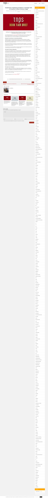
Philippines (36, 343)
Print (36, 353)
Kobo (36, 245)
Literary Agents (37, 261)
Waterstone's (37, 477)
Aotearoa (36, 33)
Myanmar (36, 306)
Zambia (36, 485)
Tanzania (36, 432)
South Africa (36, 411)
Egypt (36, 163)
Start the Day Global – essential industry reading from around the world (7, 102)
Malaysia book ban (37, 274)
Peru (36, 342)
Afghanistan (36, 14)
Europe (36, 171)
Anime (36, 30)
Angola (36, 28)
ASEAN (36, 44)
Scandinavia (36, 385)
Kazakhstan (36, 239)
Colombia (36, 115)
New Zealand (37, 313)
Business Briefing (37, 94)
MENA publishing (37, 284)
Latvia (36, 253)
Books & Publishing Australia (38, 78)
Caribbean (36, 104)
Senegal (36, 390)
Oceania (36, 329)
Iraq (35, 226)
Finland (36, 176)
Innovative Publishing (38, 218)
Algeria (36, 22)
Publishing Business (37, 358)
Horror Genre (37, 202)
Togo (36, 446)
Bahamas (36, 57)
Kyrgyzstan (36, 250)
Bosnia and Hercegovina (38, 83)
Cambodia (36, 97)
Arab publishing (37, 38)
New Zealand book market (38, 314)
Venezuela (36, 472)
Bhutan (36, 70)
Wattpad (36, 478)
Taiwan (36, 430)
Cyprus (36, 136)
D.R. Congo (36, 139)
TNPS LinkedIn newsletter (16, 74)
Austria (36, 52)
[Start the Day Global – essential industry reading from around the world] (7, 98)
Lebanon (36, 255)
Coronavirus (36, 120)
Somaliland (36, 409)
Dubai (36, 155)
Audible (36, 46)
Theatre (36, 443)
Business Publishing (37, 96)
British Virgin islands (37, 89)
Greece (36, 192)
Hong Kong (36, 200)
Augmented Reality (37, 49)
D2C (36, 141)
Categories (35, 3)
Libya (36, 258)
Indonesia (36, 216)
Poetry (36, 348)
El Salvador (36, 165)
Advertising (36, 12)
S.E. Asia (36, 382)
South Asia (36, 414)
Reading (36, 369)
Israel (36, 231)
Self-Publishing (37, 388)
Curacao (36, 134)
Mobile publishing (37, 295)
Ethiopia (36, 168)
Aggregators (37, 17)
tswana (36, 451)
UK (35, 459)
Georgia (36, 184)
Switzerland (36, 427)
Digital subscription (37, 147)
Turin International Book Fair (38, 454)
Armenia (36, 41)
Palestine (36, 335)
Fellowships (36, 173)
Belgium (36, 67)
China (36, 110)
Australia (36, 51)
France (36, 178)
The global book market (38, 438)
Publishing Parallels (37, 366)
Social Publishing (37, 406)
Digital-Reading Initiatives (38, 149)
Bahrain (36, 59)
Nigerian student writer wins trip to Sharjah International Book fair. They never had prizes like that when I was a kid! (29, 103)
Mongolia (36, 298)
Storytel (36, 422)
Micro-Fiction (37, 292)
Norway (36, 327)
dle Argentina (37, 152)
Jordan (36, 237)
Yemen (36, 483)
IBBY (35, 205)
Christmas (36, 112)
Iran (35, 224)
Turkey (36, 456)
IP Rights (36, 221)
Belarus (36, 65)
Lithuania (36, 263)
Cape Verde (36, 102)
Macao (36, 268)
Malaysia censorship (37, 276)
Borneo (36, 81)
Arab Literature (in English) (38, 36)
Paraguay (36, 340)
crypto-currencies (37, 131)
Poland (36, 350)
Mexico (36, 290)
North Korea (36, 324)
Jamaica (36, 234)
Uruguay (36, 467)
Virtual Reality (37, 475)
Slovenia (36, 401)
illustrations (36, 210)
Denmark (36, 142)
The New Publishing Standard (38, 441)
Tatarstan (36, 433)
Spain (36, 417)
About (39, 3)
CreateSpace (37, 126)
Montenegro (36, 300)
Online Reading (37, 332)
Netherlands (36, 311)
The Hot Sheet (37, 440)
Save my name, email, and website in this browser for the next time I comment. (14, 120)
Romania (36, 377)
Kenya (36, 242)
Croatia (36, 128)
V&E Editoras (37, 470)
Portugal (36, 351)
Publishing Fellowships (38, 361)
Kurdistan (36, 247)
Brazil (36, 86)
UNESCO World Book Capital (38, 464)
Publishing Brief (37, 356)
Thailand (36, 435)
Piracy (36, 345)
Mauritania (36, 282)
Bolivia (36, 73)
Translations (37, 448)
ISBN (36, 229)
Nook (36, 321)
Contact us (42, 3)
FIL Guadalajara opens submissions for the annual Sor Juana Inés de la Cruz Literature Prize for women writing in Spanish (14, 103)
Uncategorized (37, 462)
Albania (36, 20)
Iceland (36, 208)
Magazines (36, 271)
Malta (36, 279)
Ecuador (36, 160)
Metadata (36, 287)
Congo (36, 118)
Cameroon (36, 99)
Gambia (36, 179)
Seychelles (36, 393)
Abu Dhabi (36, 9)
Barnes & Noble (37, 62)
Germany (36, 186)
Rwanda (36, 380)
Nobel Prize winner (37, 319)
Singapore (36, 398)
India (36, 213)
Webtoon (36, 480)
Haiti (36, 197)
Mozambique (37, 305)
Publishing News (37, 364)
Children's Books (37, 107)
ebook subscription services (38, 157)
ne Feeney (36, 308)
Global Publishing (37, 189)
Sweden (36, 425)
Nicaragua (36, 316)
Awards (36, 54)
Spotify (36, 419)
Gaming (36, 181)
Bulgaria (36, 91)
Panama (36, 337)
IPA (35, 223)
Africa (36, 15)
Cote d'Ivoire (37, 123)
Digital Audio (37, 144)
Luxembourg (36, 266)
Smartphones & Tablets (38, 403)
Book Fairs (36, 75)
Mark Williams (11, 88)
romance (36, 374)
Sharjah (36, 395)
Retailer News (37, 372)
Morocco (36, 303)
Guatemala (36, 194)
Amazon (36, 25)
